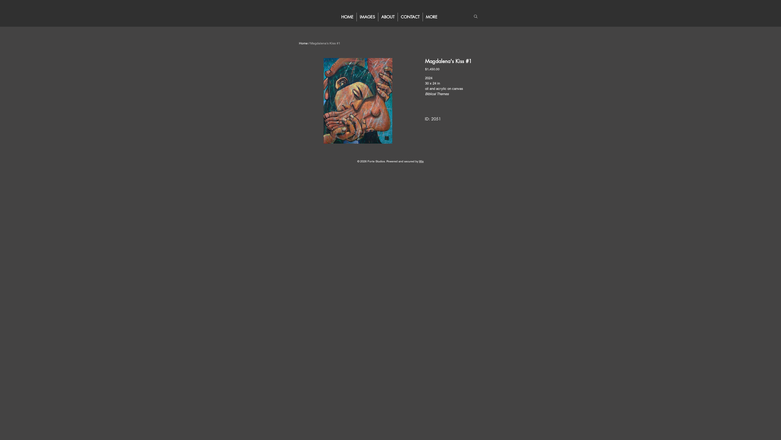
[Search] (475, 16)
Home (303, 43)
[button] (432, 17)
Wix (421, 161)
